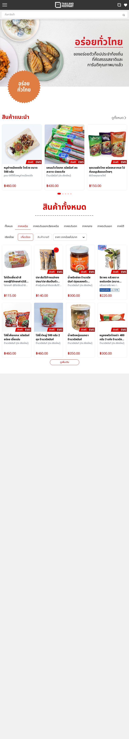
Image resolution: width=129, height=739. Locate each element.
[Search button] (124, 15)
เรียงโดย (9, 237)
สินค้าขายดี (43, 237)
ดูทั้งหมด (118, 117)
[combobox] (64, 14)
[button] (119, 5)
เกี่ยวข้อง (25, 237)
